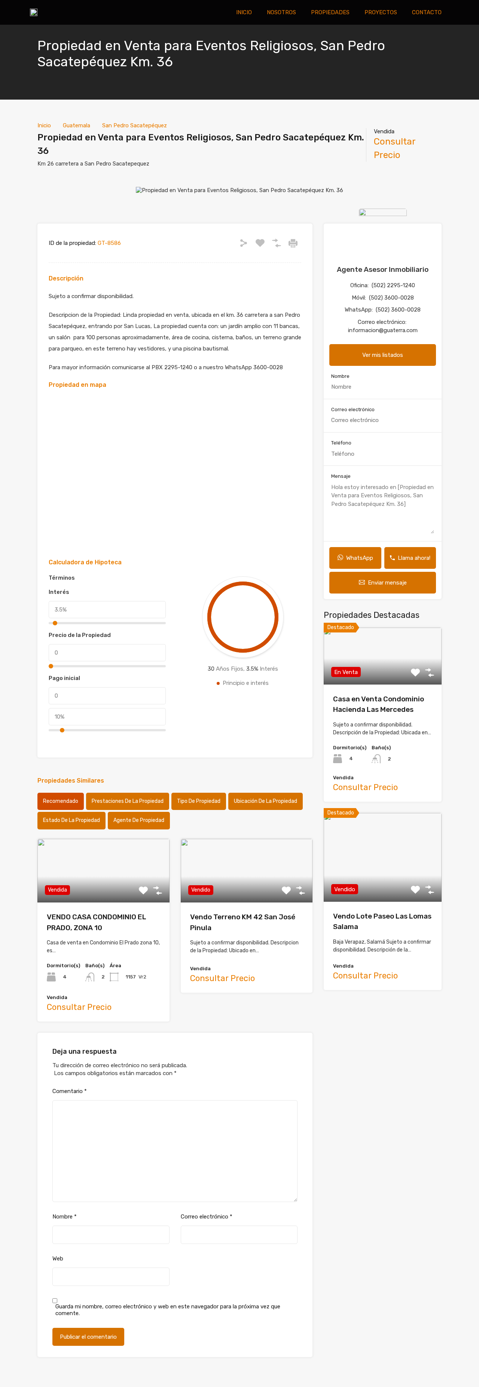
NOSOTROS (281, 12)
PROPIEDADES (330, 12)
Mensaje (341, 476)
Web (57, 1258)
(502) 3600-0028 (391, 297)
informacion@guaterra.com (383, 330)
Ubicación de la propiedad (265, 801)
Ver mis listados (382, 355)
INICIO (244, 12)
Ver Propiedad (103, 890)
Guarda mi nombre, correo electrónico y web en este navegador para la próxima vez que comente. (167, 1310)
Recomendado (60, 801)
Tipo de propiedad (198, 801)
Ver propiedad (382, 673)
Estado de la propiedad (71, 820)
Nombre (64, 1216)
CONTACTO (427, 12)
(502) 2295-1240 (393, 285)
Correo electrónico (206, 1216)
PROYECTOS (380, 12)
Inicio (44, 125)
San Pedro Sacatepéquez (134, 125)
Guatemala (76, 125)
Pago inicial (64, 678)
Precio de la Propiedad (80, 635)
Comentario (69, 1091)
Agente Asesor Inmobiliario (382, 269)
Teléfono (341, 443)
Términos (62, 577)
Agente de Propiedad (138, 820)
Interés (59, 592)
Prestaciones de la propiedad (128, 801)
